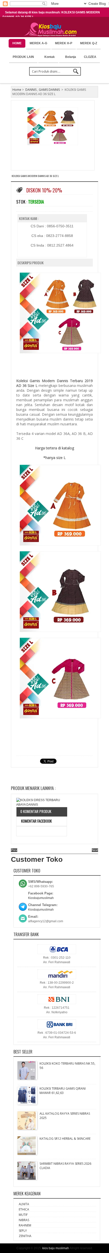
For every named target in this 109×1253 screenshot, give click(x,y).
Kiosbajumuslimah (41, 898)
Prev (14, 850)
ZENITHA (25, 1236)
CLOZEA (90, 57)
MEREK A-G (38, 43)
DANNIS (31, 89)
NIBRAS (24, 1220)
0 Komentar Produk (35, 811)
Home (16, 89)
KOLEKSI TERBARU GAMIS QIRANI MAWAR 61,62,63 (63, 1090)
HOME (17, 43)
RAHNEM (25, 1225)
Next (95, 850)
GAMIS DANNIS (49, 89)
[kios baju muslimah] (51, 29)
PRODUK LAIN (23, 57)
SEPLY (23, 1230)
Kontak (49, 57)
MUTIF (23, 1215)
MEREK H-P (63, 43)
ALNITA (24, 1204)
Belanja (70, 57)
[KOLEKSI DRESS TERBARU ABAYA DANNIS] (41, 802)
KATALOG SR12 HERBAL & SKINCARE (65, 1138)
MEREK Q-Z (88, 43)
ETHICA (24, 1209)
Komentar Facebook (36, 821)
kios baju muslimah (55, 1248)
